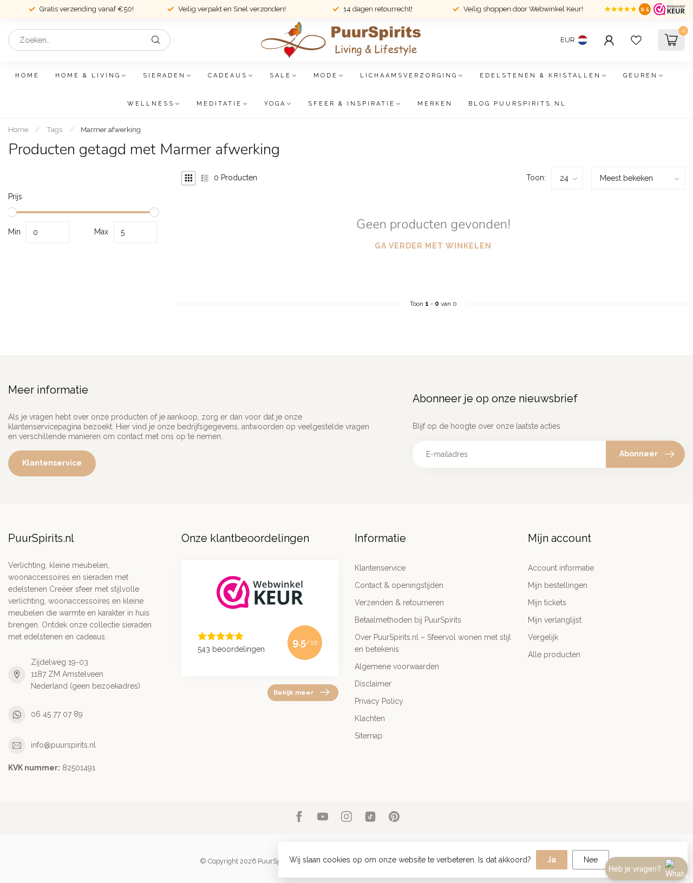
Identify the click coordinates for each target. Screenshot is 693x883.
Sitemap (369, 735)
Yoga (275, 103)
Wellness (150, 103)
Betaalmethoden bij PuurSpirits (408, 620)
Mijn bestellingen (557, 585)
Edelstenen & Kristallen (540, 75)
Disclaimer (373, 683)
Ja (551, 859)
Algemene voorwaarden (397, 666)
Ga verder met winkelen (433, 245)
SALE (280, 75)
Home (27, 75)
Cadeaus (227, 75)
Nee (591, 859)
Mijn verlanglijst (554, 620)
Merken (435, 103)
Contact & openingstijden (399, 585)
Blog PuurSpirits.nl (517, 103)
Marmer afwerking (111, 129)
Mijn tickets (547, 602)
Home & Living (88, 75)
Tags (54, 129)
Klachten (370, 718)
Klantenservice (52, 463)
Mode (325, 75)
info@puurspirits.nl (63, 745)
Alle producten (554, 654)
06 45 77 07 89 (57, 714)
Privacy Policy (379, 701)
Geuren (640, 75)
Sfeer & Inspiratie (351, 103)
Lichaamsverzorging (408, 75)
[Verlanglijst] (636, 40)
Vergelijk (543, 637)
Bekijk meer (293, 692)
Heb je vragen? (635, 868)
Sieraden (164, 75)
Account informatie (561, 568)
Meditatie (219, 103)
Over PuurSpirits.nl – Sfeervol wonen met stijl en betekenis (433, 643)
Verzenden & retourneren (399, 602)
